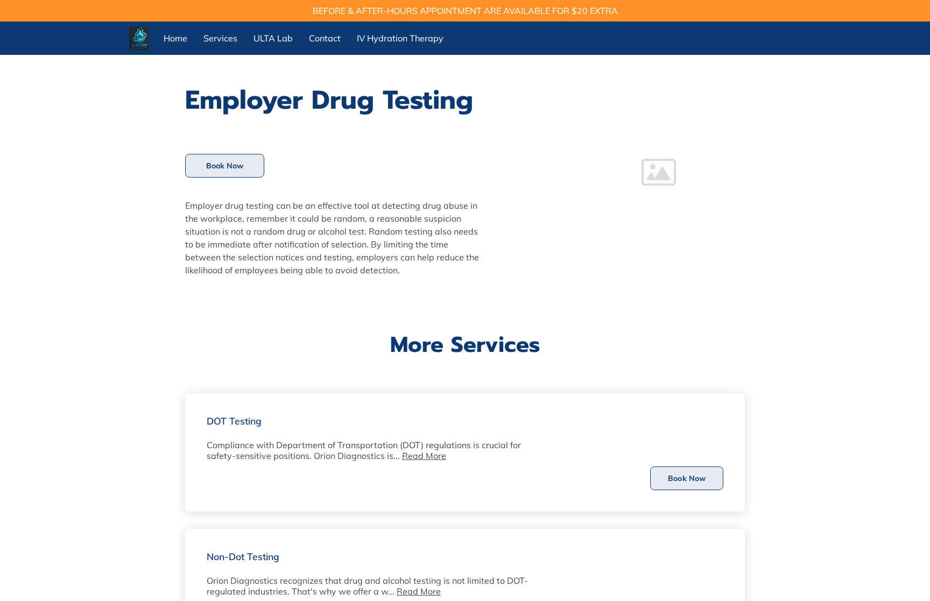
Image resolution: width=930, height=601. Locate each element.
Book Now (225, 166)
